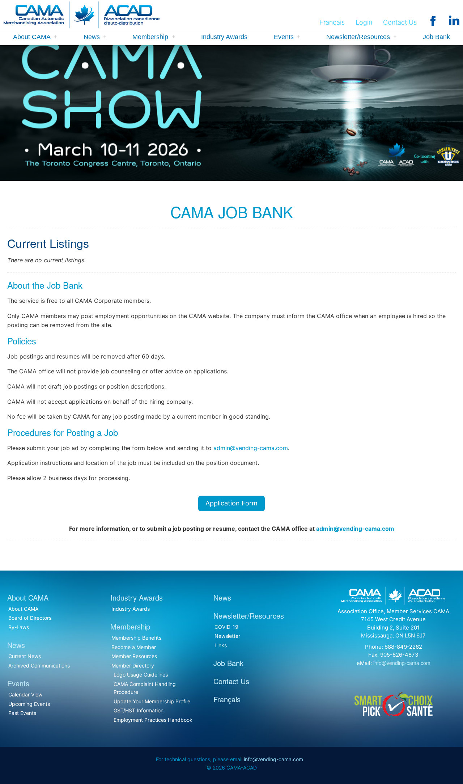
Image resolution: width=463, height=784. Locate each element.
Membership (150, 37)
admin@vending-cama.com (250, 448)
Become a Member (133, 647)
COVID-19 (226, 627)
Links (220, 645)
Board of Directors (29, 618)
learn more (70, 163)
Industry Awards (224, 37)
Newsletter (227, 636)
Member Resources (134, 656)
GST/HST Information (138, 710)
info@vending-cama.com (401, 662)
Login (364, 22)
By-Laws (18, 627)
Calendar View (25, 694)
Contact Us (400, 22)
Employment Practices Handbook (153, 720)
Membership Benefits (136, 638)
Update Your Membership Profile (152, 701)
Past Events (22, 713)
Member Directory (132, 665)
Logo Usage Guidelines (141, 674)
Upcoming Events (29, 704)
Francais (332, 22)
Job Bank (436, 37)
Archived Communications (39, 665)
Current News (24, 656)
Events (284, 37)
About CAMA (32, 37)
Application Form (231, 503)
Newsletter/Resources (358, 37)
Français (227, 699)
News (92, 37)
